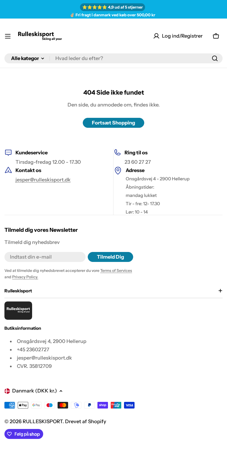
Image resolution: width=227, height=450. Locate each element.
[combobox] (113, 58)
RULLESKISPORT (43, 421)
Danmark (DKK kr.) (34, 391)
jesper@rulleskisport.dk (43, 180)
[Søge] (214, 58)
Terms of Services (116, 270)
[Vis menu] (7, 36)
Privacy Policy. (25, 276)
